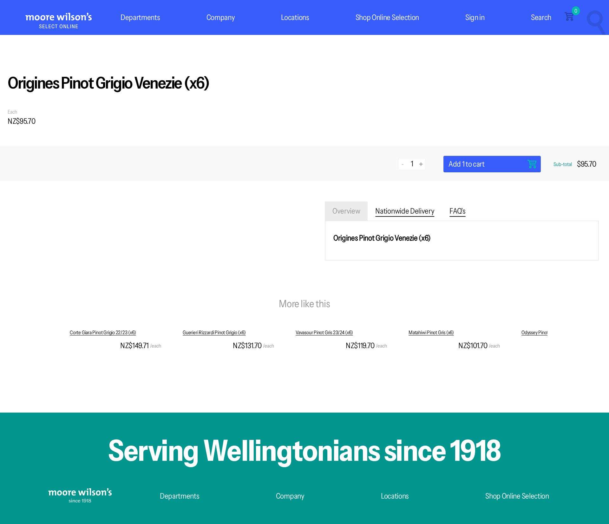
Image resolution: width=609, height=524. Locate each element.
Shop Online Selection (387, 17)
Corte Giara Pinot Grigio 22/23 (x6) (103, 332)
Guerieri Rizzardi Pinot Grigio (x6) (214, 332)
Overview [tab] (346, 211)
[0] (569, 18)
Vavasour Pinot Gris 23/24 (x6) (324, 332)
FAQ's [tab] (457, 211)
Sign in (475, 17)
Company (220, 17)
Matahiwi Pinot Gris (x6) (431, 332)
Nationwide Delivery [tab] (404, 211)
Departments (140, 17)
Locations (295, 17)
